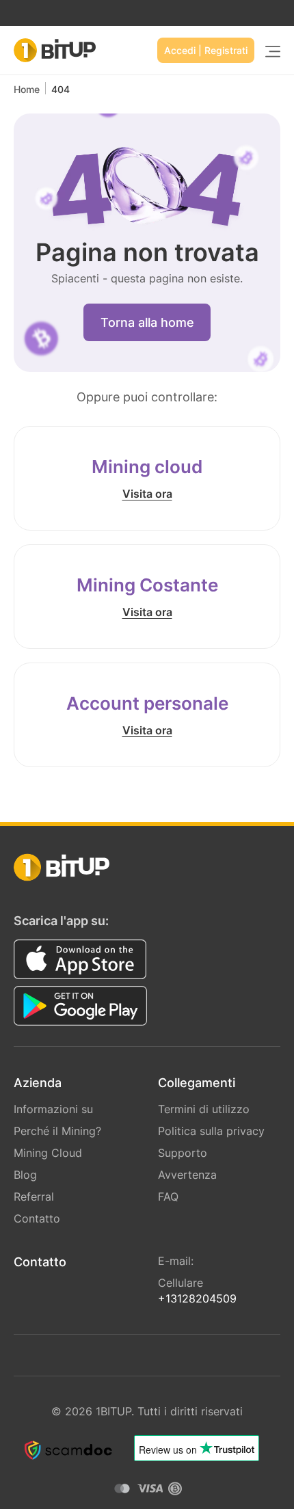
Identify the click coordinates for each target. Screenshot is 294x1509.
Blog (25, 1174)
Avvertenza (187, 1174)
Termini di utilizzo (204, 1109)
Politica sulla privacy (211, 1131)
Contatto (37, 1218)
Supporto (182, 1153)
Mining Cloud (48, 1153)
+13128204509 (197, 1298)
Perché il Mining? (57, 1131)
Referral (34, 1196)
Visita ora (147, 493)
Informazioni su (53, 1109)
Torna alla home (147, 322)
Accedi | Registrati (206, 50)
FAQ (168, 1196)
